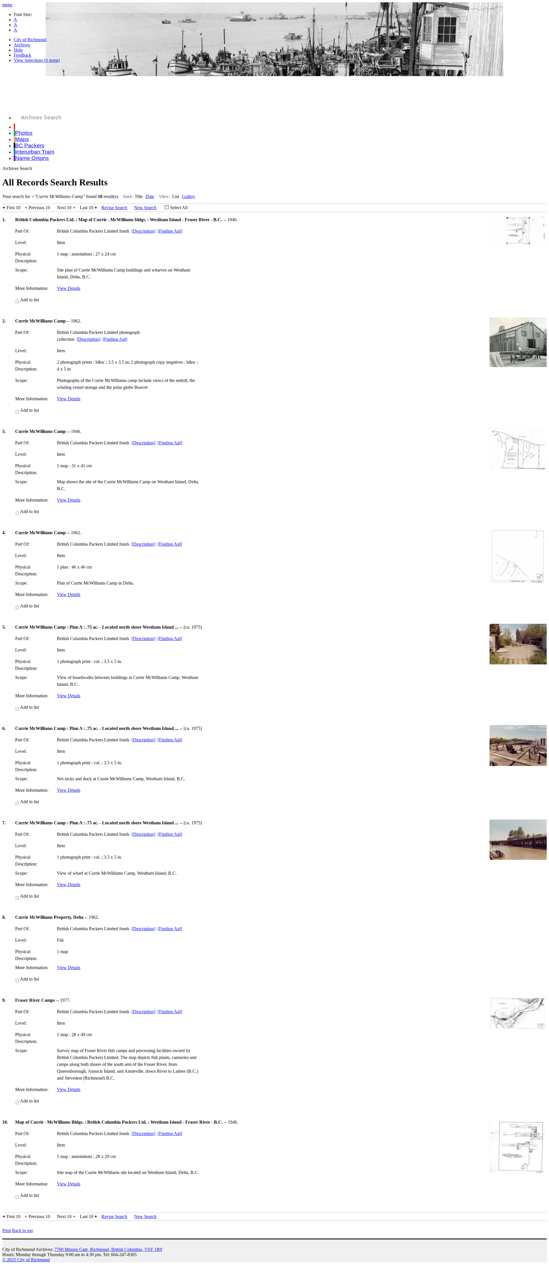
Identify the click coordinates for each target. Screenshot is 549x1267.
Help (18, 49)
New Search (145, 207)
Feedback (22, 55)
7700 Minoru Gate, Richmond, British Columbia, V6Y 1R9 (108, 1249)
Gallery (188, 196)
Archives (22, 44)
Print (6, 1230)
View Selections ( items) (37, 60)
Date (150, 196)
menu (7, 4)
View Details (68, 288)
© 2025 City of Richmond (26, 1259)
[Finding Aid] (170, 231)
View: (164, 196)
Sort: (128, 196)
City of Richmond (30, 39)
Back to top (22, 1230)
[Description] (143, 231)
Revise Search (114, 207)
